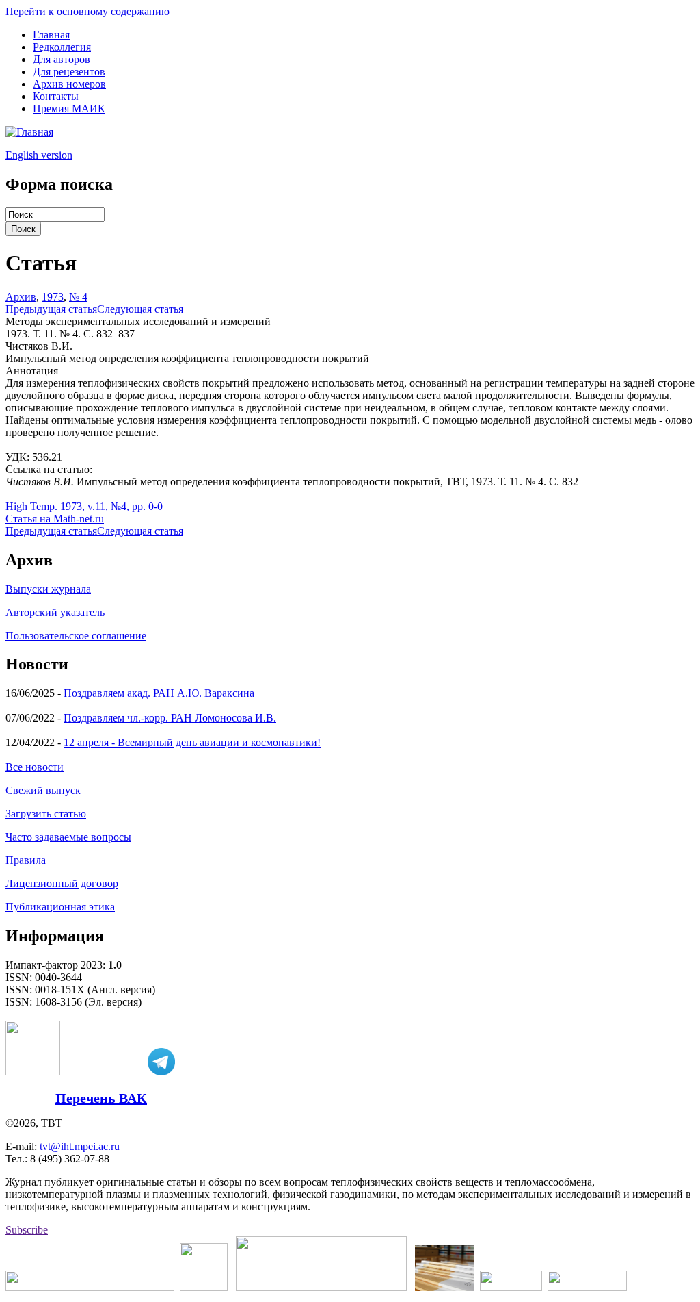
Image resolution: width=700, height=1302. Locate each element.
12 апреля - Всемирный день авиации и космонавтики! (192, 742)
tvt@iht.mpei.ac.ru (80, 1146)
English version (38, 155)
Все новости (34, 767)
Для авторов (61, 59)
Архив (20, 297)
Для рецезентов (69, 71)
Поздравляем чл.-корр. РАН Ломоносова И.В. (170, 718)
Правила (25, 860)
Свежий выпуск (43, 790)
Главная (51, 34)
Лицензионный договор (61, 883)
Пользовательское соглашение (75, 635)
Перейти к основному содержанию (87, 11)
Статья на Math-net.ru (54, 518)
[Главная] (29, 132)
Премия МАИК (69, 108)
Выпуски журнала (48, 589)
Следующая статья (140, 309)
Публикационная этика (60, 906)
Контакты (56, 96)
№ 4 (78, 297)
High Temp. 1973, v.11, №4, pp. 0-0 (84, 506)
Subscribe (26, 1230)
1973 (53, 297)
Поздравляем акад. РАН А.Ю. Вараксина (159, 693)
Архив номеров (69, 84)
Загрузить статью (45, 813)
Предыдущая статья (51, 309)
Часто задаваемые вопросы (68, 837)
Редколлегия (62, 47)
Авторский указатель (55, 612)
